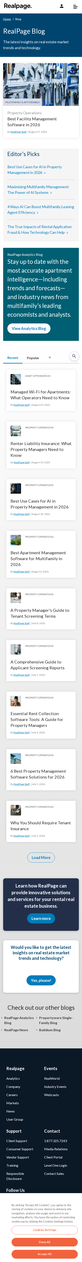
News (10, 1111)
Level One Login (55, 1165)
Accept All (45, 1254)
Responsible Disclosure (15, 1176)
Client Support (16, 1141)
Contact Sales (54, 1173)
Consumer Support (19, 1149)
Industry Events (55, 1087)
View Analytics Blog (29, 328)
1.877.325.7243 (55, 1141)
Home (7, 19)
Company (13, 1087)
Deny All (44, 1242)
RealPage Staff (18, 131)
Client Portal (53, 1157)
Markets (12, 1103)
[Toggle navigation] (73, 7)
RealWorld (52, 1078)
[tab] (50, 357)
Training (12, 1165)
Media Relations (56, 1149)
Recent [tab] (12, 358)
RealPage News (16, 1030)
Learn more (41, 918)
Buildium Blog (50, 1030)
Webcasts (51, 1095)
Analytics (13, 1078)
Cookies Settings (44, 1230)
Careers (12, 1095)
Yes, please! (41, 980)
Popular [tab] (33, 358)
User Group (14, 1119)
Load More (41, 857)
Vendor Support (17, 1157)
